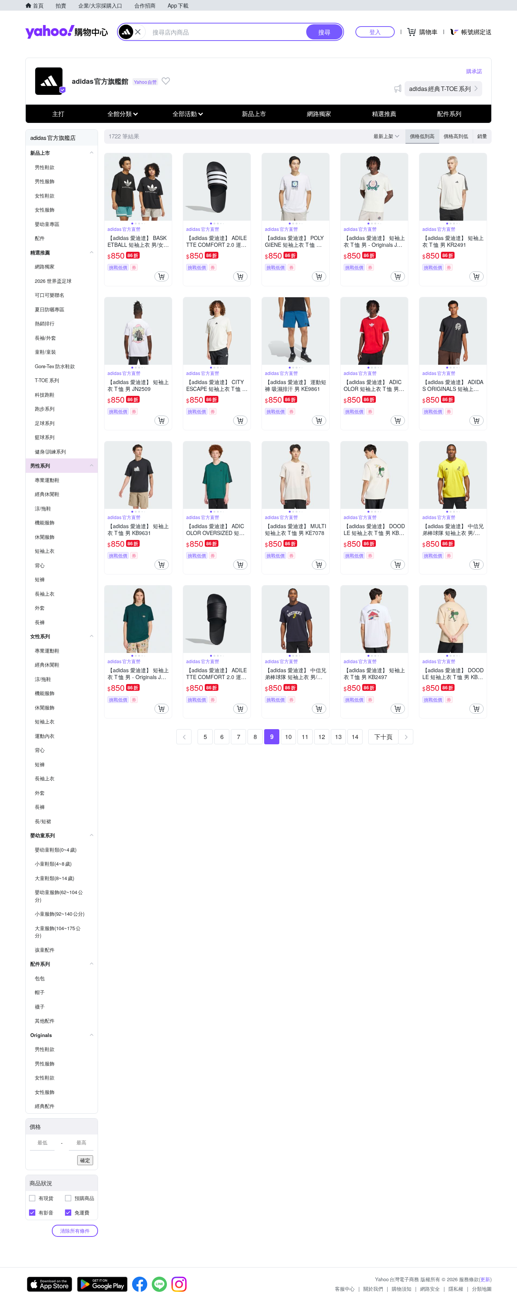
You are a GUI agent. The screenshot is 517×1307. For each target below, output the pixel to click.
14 (355, 736)
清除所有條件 (75, 1230)
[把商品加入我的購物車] (161, 276)
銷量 (482, 136)
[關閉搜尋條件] (137, 31)
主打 (58, 113)
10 (288, 736)
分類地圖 (482, 1288)
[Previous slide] (109, 186)
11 (305, 736)
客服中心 (345, 1288)
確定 (85, 1160)
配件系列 (449, 113)
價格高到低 (456, 136)
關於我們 (373, 1288)
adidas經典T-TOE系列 (440, 88)
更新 (485, 1279)
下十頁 (383, 736)
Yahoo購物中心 (66, 32)
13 (338, 736)
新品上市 (254, 113)
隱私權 (455, 1288)
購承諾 (474, 71)
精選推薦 (384, 113)
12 (321, 736)
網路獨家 (319, 113)
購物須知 (401, 1288)
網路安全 (430, 1288)
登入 (375, 32)
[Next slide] (167, 186)
